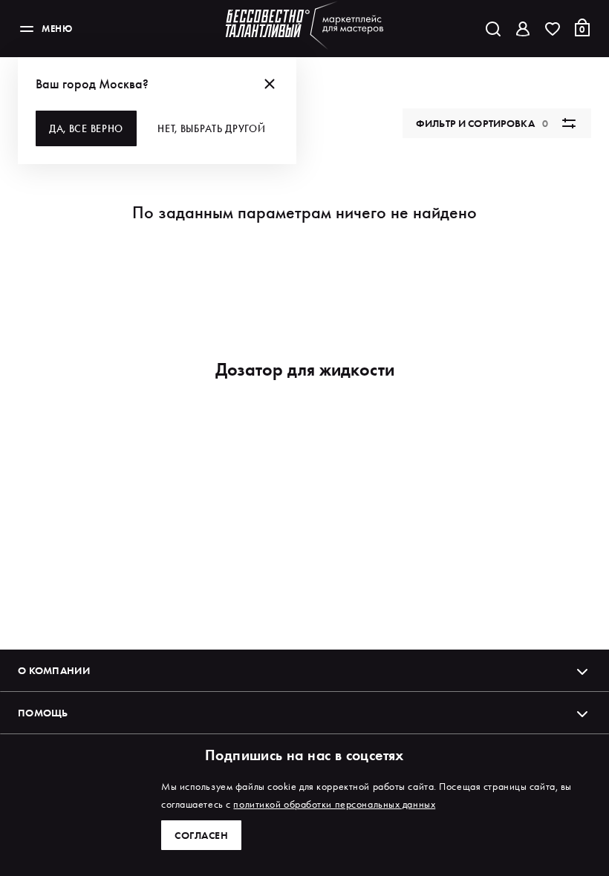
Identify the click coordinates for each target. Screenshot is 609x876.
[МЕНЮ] (27, 29)
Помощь (43, 712)
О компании (54, 670)
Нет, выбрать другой (211, 128)
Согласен (201, 835)
